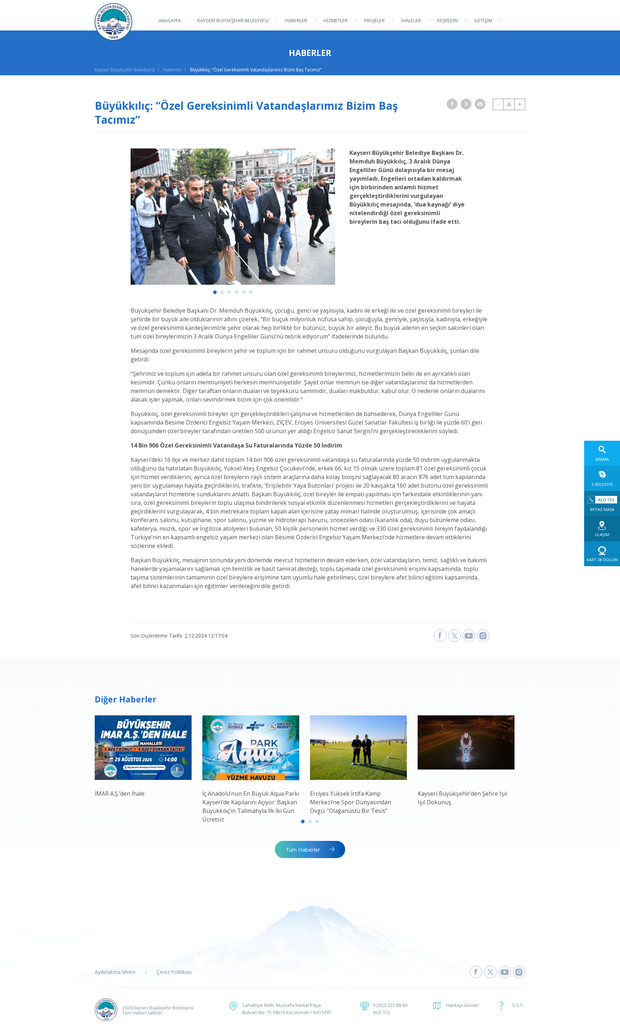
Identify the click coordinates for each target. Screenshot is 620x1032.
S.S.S (517, 1005)
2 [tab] (222, 292)
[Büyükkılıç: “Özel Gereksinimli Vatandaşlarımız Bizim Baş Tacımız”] (233, 283)
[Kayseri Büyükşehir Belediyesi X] (454, 635)
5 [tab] (243, 292)
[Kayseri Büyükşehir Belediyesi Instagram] (483, 635)
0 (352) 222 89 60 (390, 1005)
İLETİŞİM (483, 20)
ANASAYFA (170, 20)
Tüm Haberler (303, 849)
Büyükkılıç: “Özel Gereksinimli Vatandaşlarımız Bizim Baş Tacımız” (255, 70)
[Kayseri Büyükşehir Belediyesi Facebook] (440, 635)
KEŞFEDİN (447, 20)
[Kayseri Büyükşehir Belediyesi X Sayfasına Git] (490, 972)
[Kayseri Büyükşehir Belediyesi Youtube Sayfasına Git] (504, 972)
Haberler (172, 70)
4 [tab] (236, 292)
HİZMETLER (336, 20)
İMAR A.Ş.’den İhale (120, 793)
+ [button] (520, 104)
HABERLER (296, 20)
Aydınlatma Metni (115, 972)
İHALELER (411, 20)
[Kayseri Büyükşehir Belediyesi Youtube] (468, 635)
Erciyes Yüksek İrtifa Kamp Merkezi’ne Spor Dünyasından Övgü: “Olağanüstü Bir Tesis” (350, 802)
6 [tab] (251, 292)
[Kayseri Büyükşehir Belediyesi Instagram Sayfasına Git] (519, 972)
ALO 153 (381, 1012)
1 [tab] (215, 292)
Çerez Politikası (174, 972)
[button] (452, 104)
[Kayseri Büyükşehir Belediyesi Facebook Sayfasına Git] (476, 972)
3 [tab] (229, 292)
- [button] (498, 104)
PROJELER (374, 20)
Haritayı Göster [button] (462, 1005)
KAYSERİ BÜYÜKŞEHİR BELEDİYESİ (233, 20)
